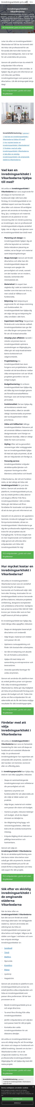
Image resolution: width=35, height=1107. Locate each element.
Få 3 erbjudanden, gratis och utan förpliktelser (17, 27)
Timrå (6, 952)
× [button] (33, 1087)
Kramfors (8, 965)
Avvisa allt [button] (17, 1103)
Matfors (7, 957)
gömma (25, 133)
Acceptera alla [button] (17, 1099)
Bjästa (7, 969)
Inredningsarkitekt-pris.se (13, 2)
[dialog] (17, 1096)
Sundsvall (8, 948)
